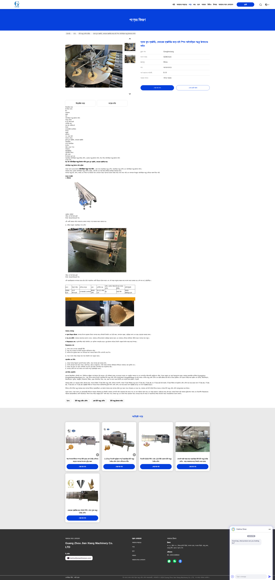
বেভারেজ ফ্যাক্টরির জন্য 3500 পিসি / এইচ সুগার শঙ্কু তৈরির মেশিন (82, 511)
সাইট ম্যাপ (76, 577)
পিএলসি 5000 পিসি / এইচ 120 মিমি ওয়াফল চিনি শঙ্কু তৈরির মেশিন (155, 460)
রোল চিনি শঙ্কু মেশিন (99, 401)
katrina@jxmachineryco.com (80, 558)
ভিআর (215, 4)
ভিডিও (209, 4)
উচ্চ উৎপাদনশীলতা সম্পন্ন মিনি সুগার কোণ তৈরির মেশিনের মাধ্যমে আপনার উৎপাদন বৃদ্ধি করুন (82, 460)
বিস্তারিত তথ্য (80, 103)
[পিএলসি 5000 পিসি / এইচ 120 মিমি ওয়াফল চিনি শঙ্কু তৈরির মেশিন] (156, 439)
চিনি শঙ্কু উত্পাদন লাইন (116, 401)
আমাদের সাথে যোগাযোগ (226, 4)
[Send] (269, 576)
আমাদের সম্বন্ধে (182, 4)
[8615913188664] (169, 561)
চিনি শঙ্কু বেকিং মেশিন (81, 401)
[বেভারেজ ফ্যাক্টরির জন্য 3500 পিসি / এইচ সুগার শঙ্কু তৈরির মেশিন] (82, 491)
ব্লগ (198, 4)
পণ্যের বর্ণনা (112, 103)
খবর (194, 4)
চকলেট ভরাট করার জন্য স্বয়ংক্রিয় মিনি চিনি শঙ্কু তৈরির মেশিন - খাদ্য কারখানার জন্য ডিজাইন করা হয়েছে (192, 460)
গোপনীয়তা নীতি (69, 577)
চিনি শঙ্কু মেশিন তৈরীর (84, 33)
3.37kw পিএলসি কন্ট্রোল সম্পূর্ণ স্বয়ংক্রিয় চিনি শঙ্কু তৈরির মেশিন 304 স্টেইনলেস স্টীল (119, 460)
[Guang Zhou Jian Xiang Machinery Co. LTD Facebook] (180, 561)
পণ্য (190, 4)
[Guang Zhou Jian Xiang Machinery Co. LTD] (17, 4)
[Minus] (269, 529)
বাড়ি (174, 4)
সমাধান (204, 4)
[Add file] (232, 576)
